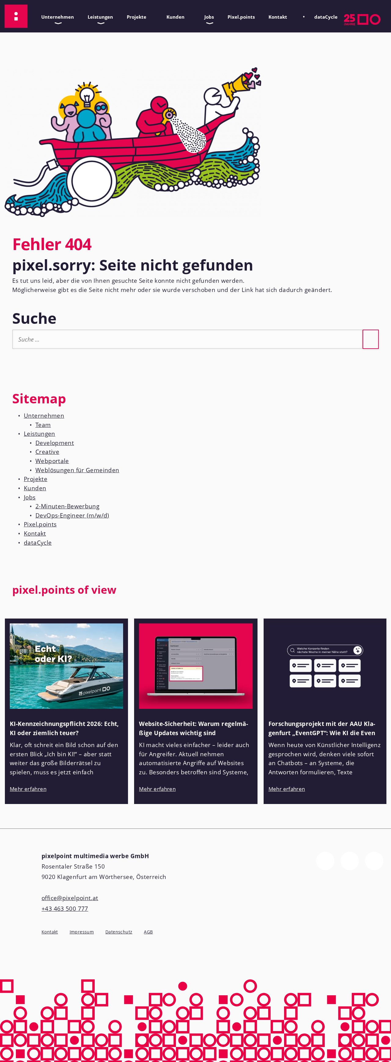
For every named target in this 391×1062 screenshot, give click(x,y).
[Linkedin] (374, 861)
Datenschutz (118, 932)
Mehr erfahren (28, 788)
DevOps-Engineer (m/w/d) (72, 515)
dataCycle (324, 15)
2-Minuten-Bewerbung (67, 506)
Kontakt (275, 15)
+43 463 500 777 (65, 909)
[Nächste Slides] (380, 594)
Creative (47, 452)
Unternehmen (55, 15)
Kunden (173, 15)
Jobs (207, 15)
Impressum (82, 932)
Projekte (134, 15)
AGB (148, 932)
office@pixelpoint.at (70, 898)
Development (54, 443)
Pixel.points (241, 17)
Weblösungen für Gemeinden (77, 470)
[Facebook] (325, 861)
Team (43, 425)
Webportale (52, 461)
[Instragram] (350, 861)
